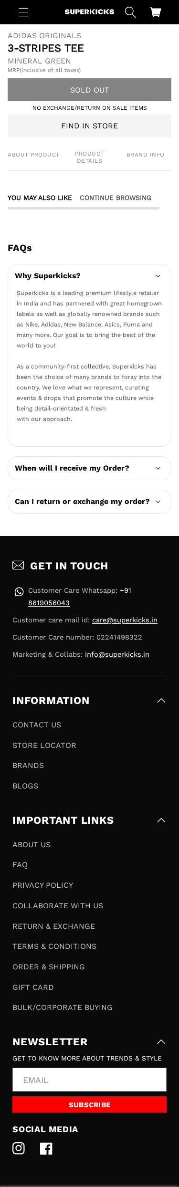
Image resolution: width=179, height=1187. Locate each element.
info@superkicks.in (117, 654)
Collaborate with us (57, 905)
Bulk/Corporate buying (62, 1007)
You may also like (40, 197)
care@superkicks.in (125, 620)
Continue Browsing (115, 197)
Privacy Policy (42, 885)
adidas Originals (44, 36)
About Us (31, 844)
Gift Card (33, 987)
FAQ (20, 864)
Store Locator (44, 745)
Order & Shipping (48, 966)
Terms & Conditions (54, 946)
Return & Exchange (53, 926)
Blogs (25, 785)
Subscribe (90, 1105)
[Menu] (23, 12)
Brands (28, 765)
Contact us (36, 724)
